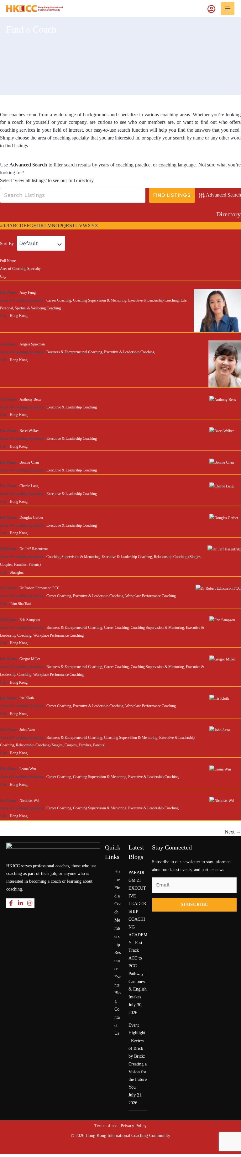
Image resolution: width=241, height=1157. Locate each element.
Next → (233, 831)
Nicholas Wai (29, 800)
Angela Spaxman (32, 344)
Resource (117, 960)
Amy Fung (27, 292)
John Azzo (27, 730)
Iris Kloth (26, 698)
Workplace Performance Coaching (150, 596)
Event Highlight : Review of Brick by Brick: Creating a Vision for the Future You (137, 1056)
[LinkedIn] (20, 903)
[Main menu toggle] (227, 8)
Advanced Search (28, 164)
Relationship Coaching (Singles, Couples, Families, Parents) (60, 745)
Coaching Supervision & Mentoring (99, 300)
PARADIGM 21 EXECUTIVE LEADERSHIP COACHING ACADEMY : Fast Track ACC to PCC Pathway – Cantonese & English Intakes (137, 934)
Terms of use (105, 1125)
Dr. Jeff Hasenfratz (33, 549)
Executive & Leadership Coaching (153, 300)
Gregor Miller (29, 659)
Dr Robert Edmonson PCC (39, 588)
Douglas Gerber (31, 517)
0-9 (6, 225)
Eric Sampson (29, 620)
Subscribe (194, 904)
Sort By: (7, 243)
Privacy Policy (134, 1125)
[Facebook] (11, 903)
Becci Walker (29, 431)
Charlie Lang (29, 486)
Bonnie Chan (29, 462)
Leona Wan (27, 769)
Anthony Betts (30, 399)
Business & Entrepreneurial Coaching (74, 352)
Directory (228, 214)
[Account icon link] (214, 8)
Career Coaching (58, 300)
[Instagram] (29, 903)
